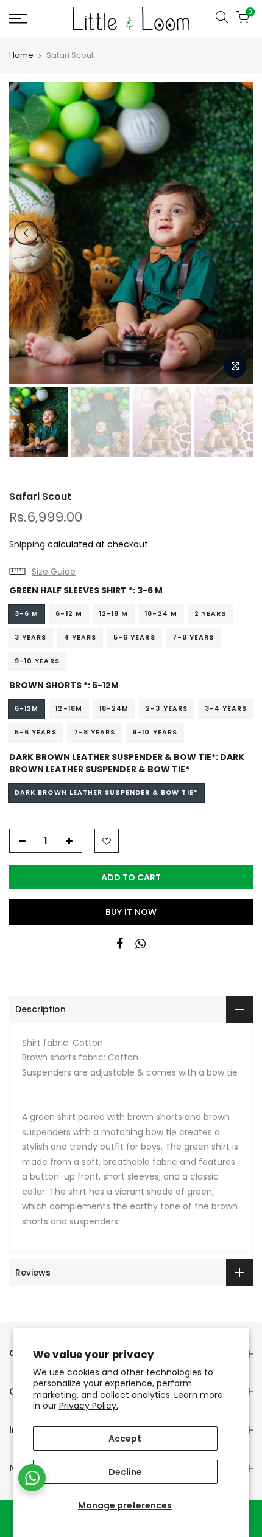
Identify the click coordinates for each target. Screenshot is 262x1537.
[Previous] (26, 233)
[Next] (236, 233)
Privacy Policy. (88, 1406)
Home (21, 55)
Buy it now (131, 912)
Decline (125, 1472)
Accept (124, 1438)
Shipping (27, 544)
